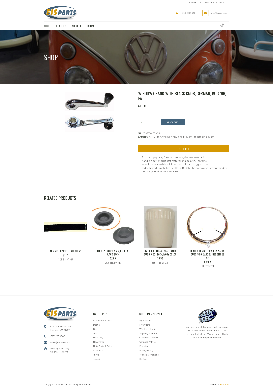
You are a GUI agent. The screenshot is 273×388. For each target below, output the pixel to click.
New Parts (98, 342)
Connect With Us (147, 342)
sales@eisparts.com (60, 342)
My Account (221, 2)
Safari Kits (98, 350)
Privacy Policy (146, 350)
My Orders (209, 2)
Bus (95, 329)
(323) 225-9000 (57, 336)
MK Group (224, 384)
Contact (143, 359)
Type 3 (96, 359)
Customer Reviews (148, 337)
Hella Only (98, 337)
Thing (96, 355)
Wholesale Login (194, 2)
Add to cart (172, 122)
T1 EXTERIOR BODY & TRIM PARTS (175, 137)
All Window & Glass (102, 320)
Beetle (152, 137)
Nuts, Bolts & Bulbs (102, 346)
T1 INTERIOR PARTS (204, 137)
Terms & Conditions (149, 355)
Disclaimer (144, 346)
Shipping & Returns (149, 333)
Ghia (95, 333)
